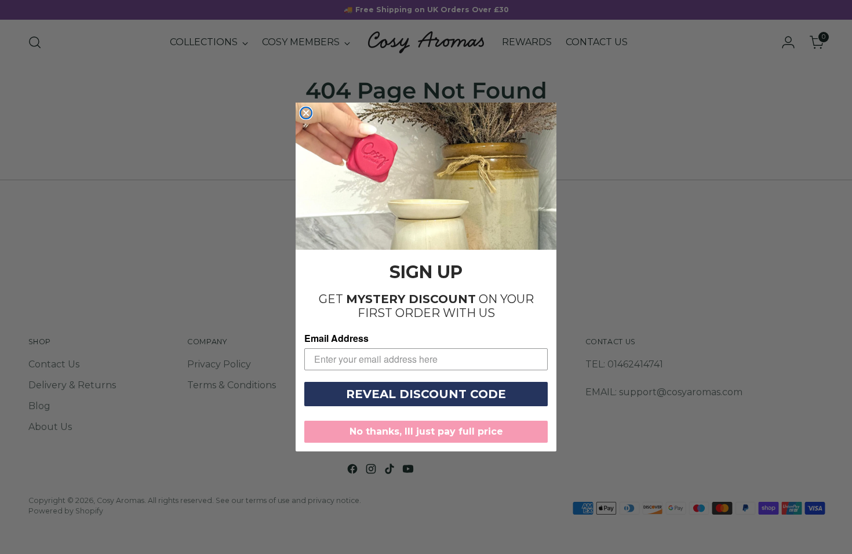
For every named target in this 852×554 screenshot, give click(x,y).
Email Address (336, 338)
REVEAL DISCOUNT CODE (426, 394)
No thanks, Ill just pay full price (426, 431)
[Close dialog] (306, 113)
